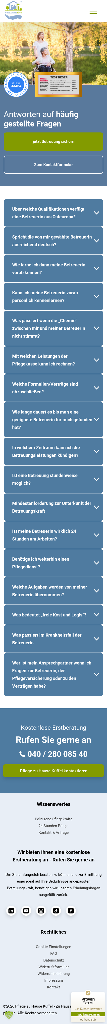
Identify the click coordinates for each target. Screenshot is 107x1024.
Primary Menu (94, 11)
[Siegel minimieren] (102, 994)
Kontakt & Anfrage (54, 832)
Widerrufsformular (54, 967)
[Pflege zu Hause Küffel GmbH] (13, 10)
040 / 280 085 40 (57, 754)
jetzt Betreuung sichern (53, 141)
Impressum (53, 980)
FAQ (53, 953)
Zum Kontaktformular (53, 164)
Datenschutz (53, 960)
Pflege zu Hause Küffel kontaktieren (53, 770)
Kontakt (53, 987)
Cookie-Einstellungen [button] (53, 947)
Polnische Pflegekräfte (53, 819)
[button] (9, 1015)
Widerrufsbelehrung (54, 973)
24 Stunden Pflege (53, 826)
